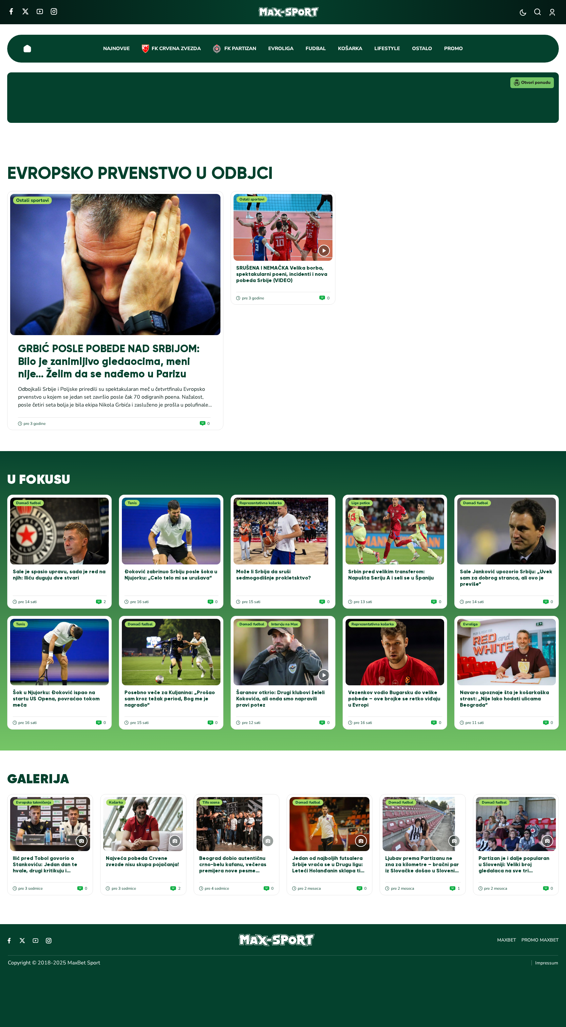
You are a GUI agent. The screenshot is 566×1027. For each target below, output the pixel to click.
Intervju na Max (284, 624)
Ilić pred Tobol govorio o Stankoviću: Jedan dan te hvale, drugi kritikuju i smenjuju (45, 867)
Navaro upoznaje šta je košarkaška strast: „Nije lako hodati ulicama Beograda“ (504, 698)
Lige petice (360, 503)
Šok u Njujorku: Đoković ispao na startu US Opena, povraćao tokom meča (56, 698)
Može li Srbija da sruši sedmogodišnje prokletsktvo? (273, 574)
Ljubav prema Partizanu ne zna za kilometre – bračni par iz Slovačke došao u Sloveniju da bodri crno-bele (422, 867)
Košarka (116, 802)
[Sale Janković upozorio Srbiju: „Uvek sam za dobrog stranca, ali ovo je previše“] (506, 531)
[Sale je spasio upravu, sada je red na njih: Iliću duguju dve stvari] (59, 531)
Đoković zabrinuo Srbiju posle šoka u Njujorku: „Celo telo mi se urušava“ (170, 574)
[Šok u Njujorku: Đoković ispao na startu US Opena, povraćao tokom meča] (59, 652)
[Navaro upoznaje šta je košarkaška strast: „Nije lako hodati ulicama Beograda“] (506, 652)
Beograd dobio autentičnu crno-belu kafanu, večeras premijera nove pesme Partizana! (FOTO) (232, 867)
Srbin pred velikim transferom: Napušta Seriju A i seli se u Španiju (391, 574)
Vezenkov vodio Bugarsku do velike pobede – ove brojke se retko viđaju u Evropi (394, 698)
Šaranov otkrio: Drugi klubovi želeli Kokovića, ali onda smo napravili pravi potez (280, 698)
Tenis (132, 503)
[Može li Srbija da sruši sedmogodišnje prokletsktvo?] (283, 531)
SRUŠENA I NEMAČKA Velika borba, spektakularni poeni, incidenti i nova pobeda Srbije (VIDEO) (281, 274)
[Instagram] (54, 11)
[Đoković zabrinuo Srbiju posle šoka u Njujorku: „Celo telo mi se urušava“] (171, 531)
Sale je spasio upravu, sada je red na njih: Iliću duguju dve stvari (59, 574)
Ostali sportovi (32, 200)
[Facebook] (11, 11)
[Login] (553, 12)
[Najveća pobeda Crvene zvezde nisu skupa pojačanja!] (143, 824)
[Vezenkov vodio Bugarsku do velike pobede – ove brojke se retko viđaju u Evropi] (395, 652)
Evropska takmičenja (33, 802)
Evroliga (470, 624)
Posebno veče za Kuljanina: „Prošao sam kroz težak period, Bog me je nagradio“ (169, 698)
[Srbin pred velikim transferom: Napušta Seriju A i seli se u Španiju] (395, 531)
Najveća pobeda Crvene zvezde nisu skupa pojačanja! (142, 861)
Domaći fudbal (28, 503)
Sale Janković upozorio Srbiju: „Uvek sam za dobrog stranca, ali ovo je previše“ (506, 577)
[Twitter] (25, 11)
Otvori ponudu (536, 83)
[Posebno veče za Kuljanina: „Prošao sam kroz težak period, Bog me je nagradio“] (171, 652)
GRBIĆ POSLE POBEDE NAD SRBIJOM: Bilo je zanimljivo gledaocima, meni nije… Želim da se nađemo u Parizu (108, 361)
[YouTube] (40, 11)
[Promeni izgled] (523, 12)
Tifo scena (210, 802)
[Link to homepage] (288, 12)
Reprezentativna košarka (260, 503)
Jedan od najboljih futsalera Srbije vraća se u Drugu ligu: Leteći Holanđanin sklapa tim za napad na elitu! (328, 867)
